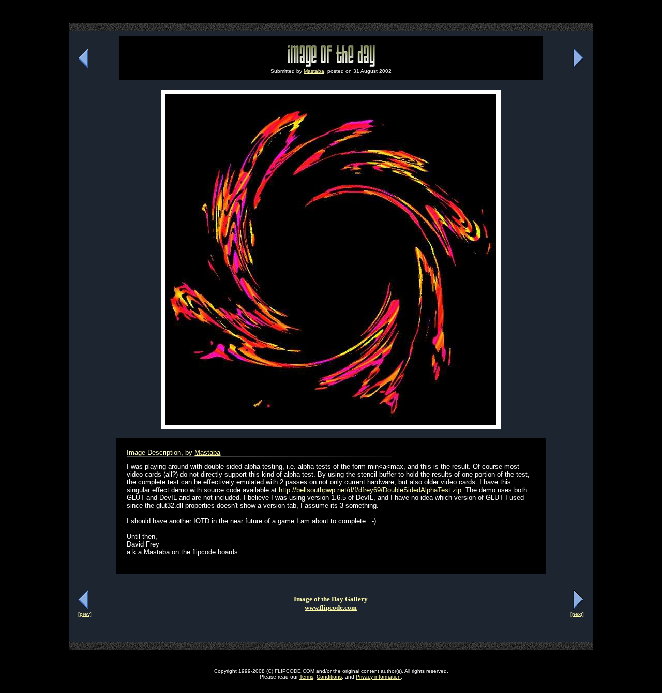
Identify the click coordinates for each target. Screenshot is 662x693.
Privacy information (378, 677)
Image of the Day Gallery (331, 599)
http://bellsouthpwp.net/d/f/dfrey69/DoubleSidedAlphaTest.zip (370, 490)
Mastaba (314, 71)
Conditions (329, 677)
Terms (306, 677)
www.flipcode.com (331, 607)
